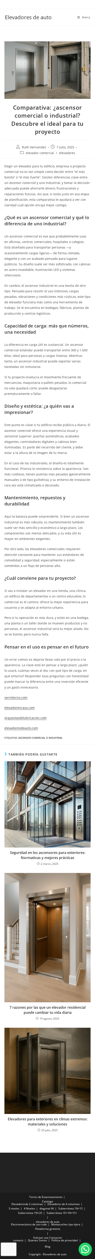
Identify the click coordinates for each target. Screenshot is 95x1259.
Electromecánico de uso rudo (29, 1224)
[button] (85, 1249)
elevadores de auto (47, 1222)
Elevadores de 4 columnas (64, 1204)
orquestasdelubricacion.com (25, 718)
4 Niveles (29, 1208)
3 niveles (14, 1208)
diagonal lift (47, 1208)
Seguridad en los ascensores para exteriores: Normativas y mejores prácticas (47, 855)
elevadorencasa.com (19, 708)
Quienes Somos (37, 1240)
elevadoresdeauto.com (21, 728)
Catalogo (47, 1201)
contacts (18, 1240)
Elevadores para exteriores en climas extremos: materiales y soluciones (47, 1121)
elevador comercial (40, 153)
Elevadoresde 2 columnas (27, 1204)
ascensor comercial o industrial (40, 737)
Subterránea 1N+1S (70, 1208)
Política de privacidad (64, 1240)
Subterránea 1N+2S (30, 1213)
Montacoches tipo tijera (65, 1224)
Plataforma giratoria (47, 1229)
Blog (47, 1246)
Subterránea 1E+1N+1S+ (62, 1213)
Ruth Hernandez (34, 147)
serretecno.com (15, 697)
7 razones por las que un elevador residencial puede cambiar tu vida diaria (48, 1010)
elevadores (67, 153)
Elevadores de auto (28, 17)
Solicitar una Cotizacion (47, 1238)
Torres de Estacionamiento (45, 1197)
